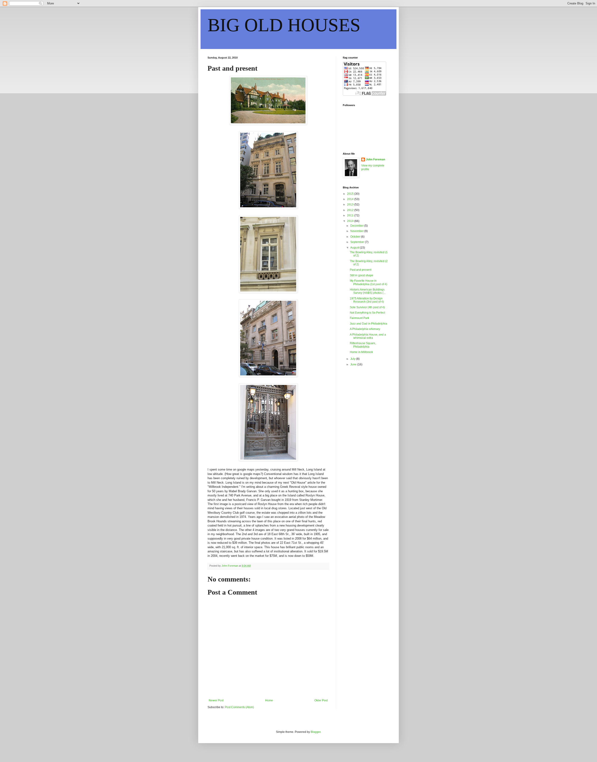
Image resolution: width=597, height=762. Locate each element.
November (357, 231)
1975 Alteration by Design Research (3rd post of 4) (367, 300)
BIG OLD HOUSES (284, 25)
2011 (350, 215)
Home (269, 700)
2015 (350, 193)
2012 (350, 210)
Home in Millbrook (361, 352)
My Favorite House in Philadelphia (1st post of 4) (368, 282)
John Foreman (375, 159)
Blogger (315, 732)
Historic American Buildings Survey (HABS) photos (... (367, 291)
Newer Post (216, 700)
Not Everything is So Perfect (367, 312)
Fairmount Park (359, 318)
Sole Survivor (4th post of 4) (367, 307)
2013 (350, 204)
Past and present (360, 269)
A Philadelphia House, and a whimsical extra (368, 336)
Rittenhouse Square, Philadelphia (363, 345)
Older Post (321, 700)
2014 (350, 199)
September (357, 242)
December (357, 225)
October (355, 236)
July (353, 358)
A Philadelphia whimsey (365, 329)
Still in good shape (361, 275)
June (353, 364)
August (355, 247)
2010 (350, 221)
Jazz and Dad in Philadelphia (368, 323)
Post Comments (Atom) (239, 707)
